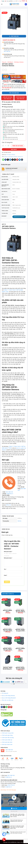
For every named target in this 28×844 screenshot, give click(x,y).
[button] (2, 4)
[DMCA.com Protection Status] (7, 714)
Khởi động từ (10, 62)
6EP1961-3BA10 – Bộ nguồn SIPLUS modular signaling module (20, 611)
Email (5, 575)
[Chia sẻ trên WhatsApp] (3, 160)
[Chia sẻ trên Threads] (12, 160)
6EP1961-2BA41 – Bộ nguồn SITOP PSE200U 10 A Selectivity (7, 649)
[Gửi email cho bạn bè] (15, 160)
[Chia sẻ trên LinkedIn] (19, 160)
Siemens (15, 156)
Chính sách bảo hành (7, 742)
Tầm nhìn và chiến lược (7, 700)
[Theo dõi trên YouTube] (11, 707)
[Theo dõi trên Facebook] (2, 707)
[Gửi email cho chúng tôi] (4, 707)
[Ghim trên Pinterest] (17, 160)
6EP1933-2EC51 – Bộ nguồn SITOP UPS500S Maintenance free (20, 668)
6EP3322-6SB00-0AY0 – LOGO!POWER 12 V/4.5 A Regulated (7, 611)
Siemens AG (20, 156)
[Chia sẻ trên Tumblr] (22, 160)
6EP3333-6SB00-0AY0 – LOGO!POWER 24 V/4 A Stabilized (20, 649)
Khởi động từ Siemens (19, 62)
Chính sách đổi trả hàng (8, 737)
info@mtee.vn (9, 493)
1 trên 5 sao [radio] (4, 553)
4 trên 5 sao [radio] (14, 553)
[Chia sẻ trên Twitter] (10, 160)
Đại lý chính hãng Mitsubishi (9, 698)
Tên (5, 569)
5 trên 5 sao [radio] (6, 556)
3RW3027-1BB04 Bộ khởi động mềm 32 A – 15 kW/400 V (8, 668)
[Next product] (3, 70)
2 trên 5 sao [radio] (6, 553)
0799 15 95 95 (11, 785)
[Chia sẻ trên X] (8, 160)
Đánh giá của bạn (8, 551)
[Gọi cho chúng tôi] (6, 707)
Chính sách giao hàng (7, 735)
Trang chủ (4, 62)
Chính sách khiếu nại (7, 739)
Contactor (6, 156)
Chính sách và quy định (7, 733)
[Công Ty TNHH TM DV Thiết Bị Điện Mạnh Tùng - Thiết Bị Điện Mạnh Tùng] (14, 4)
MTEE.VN (8, 505)
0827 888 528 (7, 51)
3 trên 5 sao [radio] (10, 553)
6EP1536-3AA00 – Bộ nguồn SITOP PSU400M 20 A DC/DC (20, 630)
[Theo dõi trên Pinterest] (9, 707)
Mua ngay (14, 149)
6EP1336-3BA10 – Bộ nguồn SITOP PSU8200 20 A (7, 630)
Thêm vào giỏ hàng (17, 145)
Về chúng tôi (5, 693)
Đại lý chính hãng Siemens (8, 695)
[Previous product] (6, 70)
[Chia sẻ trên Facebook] (5, 160)
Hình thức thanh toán (7, 744)
